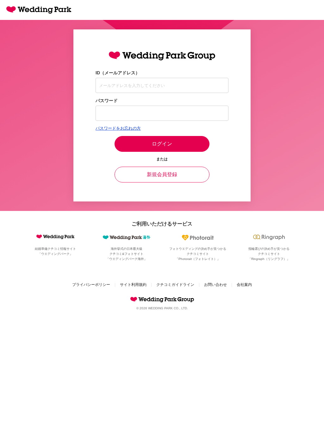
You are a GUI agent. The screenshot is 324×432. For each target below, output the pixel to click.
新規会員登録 (162, 174)
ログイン (162, 143)
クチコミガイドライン (175, 284)
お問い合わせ (215, 284)
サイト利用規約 (133, 284)
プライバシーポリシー (91, 284)
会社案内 (244, 284)
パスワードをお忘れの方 (118, 128)
